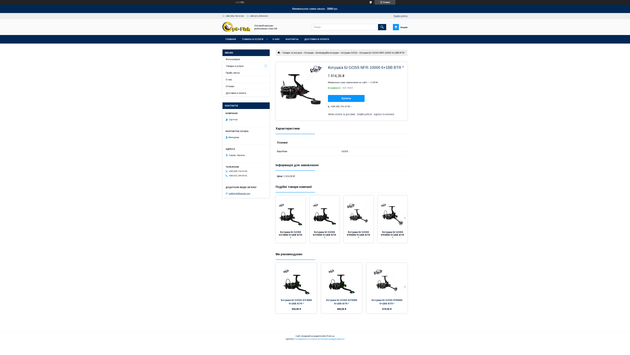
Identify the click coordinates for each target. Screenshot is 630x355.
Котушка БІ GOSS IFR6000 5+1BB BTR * (359, 235)
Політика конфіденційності (332, 339)
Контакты (292, 39)
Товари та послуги (292, 52)
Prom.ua (330, 336)
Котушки (309, 52)
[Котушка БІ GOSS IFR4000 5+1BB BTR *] (392, 212)
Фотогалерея (233, 59)
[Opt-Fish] (236, 30)
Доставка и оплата (316, 39)
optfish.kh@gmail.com (239, 193)
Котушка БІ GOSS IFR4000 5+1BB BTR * (393, 235)
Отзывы (230, 86)
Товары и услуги (252, 39)
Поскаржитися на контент (306, 339)
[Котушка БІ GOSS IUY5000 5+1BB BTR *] (324, 212)
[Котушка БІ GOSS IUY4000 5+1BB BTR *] (290, 212)
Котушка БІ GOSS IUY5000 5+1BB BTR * (325, 235)
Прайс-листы (233, 72)
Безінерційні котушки (327, 52)
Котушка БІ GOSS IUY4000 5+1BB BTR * (291, 235)
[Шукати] (382, 27)
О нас (276, 39)
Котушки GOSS (349, 52)
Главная (230, 39)
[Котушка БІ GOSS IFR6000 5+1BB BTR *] (358, 212)
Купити (346, 98)
